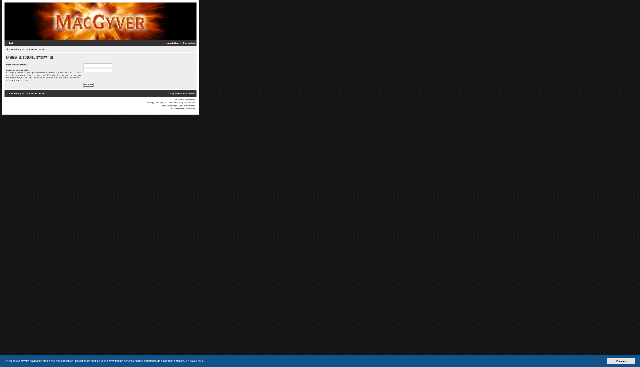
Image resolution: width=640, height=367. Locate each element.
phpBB (162, 103)
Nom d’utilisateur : (16, 64)
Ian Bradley (190, 100)
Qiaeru (192, 106)
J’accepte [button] (621, 361)
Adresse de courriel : (17, 70)
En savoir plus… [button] (196, 361)
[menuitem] (10, 43)
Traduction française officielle (174, 106)
